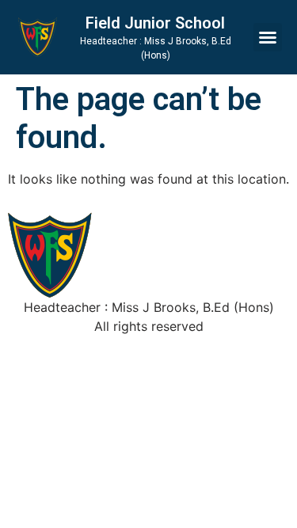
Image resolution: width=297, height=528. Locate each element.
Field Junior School (155, 22)
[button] (267, 37)
